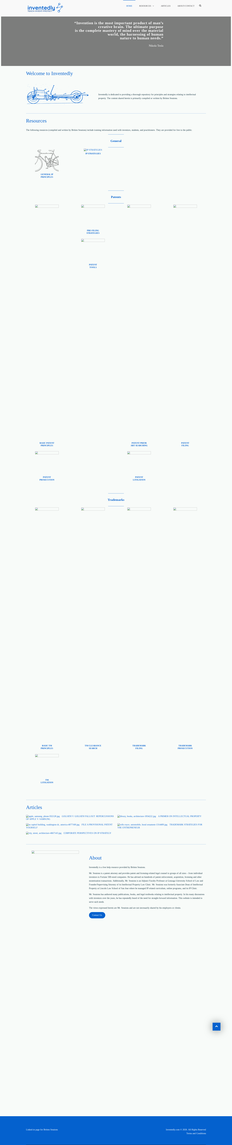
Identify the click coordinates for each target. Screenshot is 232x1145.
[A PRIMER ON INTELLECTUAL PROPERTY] (136, 816)
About (95, 858)
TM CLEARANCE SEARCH (93, 746)
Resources (145, 6)
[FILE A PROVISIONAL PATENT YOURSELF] (52, 824)
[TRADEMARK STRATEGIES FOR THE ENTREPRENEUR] (142, 824)
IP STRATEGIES (93, 153)
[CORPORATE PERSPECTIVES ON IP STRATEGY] (43, 833)
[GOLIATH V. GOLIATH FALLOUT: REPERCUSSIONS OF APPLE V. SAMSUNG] (43, 816)
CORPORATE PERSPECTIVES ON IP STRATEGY (87, 833)
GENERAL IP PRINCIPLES (47, 175)
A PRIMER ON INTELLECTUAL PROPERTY (179, 816)
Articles (165, 6)
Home (129, 6)
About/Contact (185, 6)
